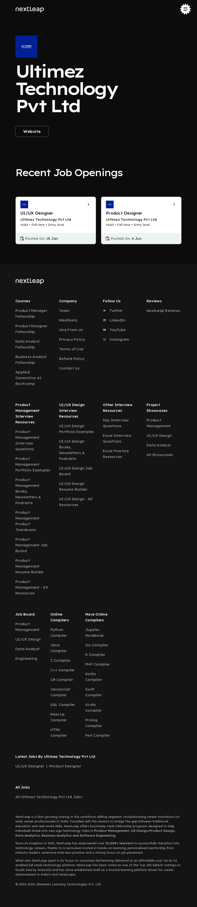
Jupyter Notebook (94, 632)
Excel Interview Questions (117, 438)
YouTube (117, 329)
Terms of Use (71, 349)
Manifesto (68, 320)
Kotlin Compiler (93, 677)
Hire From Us (71, 329)
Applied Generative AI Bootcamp (28, 378)
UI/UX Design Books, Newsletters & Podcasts (72, 450)
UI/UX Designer (29, 766)
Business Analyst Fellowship (31, 359)
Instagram (119, 339)
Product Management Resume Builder (29, 566)
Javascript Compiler (60, 692)
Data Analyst (159, 445)
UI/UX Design (159, 435)
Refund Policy (71, 358)
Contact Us (69, 368)
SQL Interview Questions (116, 423)
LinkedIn (117, 320)
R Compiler (95, 654)
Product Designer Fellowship (31, 329)
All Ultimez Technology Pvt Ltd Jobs (48, 797)
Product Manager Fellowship (31, 313)
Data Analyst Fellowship (27, 344)
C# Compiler (61, 679)
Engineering (26, 658)
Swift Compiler (93, 692)
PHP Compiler (97, 664)
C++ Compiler (62, 670)
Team (64, 310)
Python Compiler (58, 632)
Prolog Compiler (93, 723)
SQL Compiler (62, 704)
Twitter (116, 310)
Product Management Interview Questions (27, 440)
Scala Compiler (93, 707)
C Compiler (60, 660)
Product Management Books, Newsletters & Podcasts (28, 491)
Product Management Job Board (31, 545)
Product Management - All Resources (31, 587)
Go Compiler (96, 645)
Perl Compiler (97, 735)
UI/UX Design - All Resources (76, 502)
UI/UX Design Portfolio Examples (76, 429)
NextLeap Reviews (163, 310)
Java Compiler (58, 648)
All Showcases (160, 454)
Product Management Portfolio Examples (32, 464)
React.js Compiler (58, 717)
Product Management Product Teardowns (27, 521)
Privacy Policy (72, 339)
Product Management (159, 423)
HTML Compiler (58, 732)
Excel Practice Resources (116, 454)
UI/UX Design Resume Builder (73, 486)
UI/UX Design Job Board (75, 471)
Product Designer (65, 766)
